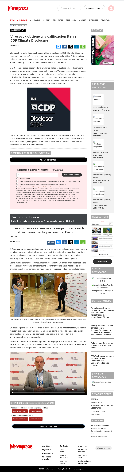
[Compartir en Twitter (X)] (70, 46)
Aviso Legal (36, 187)
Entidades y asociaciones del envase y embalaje (102, 405)
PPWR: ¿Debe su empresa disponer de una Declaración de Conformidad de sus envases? (102, 361)
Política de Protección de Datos (53, 187)
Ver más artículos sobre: (26, 217)
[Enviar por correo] (58, 46)
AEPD (56, 200)
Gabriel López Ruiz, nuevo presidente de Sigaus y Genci (102, 345)
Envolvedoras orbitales (100, 134)
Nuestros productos (64, 456)
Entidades (93, 20)
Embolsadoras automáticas (100, 207)
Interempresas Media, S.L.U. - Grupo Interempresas (65, 469)
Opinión (46, 20)
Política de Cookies (82, 456)
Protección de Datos (82, 450)
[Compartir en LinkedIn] (76, 46)
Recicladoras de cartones (101, 182)
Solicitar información (19, 411)
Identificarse (47, 446)
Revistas (105, 20)
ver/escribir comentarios (49, 426)
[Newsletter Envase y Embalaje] (102, 236)
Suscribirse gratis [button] (94, 8)
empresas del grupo (62, 194)
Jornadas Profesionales (100, 425)
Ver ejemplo (57, 170)
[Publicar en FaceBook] (64, 46)
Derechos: (28, 196)
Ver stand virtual (36, 411)
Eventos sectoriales (99, 437)
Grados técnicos (101, 110)
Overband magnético (98, 156)
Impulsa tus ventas (98, 428)
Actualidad (35, 20)
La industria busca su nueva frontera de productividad (42, 221)
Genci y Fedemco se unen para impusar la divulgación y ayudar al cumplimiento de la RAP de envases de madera (102, 330)
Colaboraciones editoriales (84, 462)
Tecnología (71, 20)
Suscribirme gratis (71, 175)
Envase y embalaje (18, 20)
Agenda (82, 20)
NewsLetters (47, 453)
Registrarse (46, 449)
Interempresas (69, 328)
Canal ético (62, 450)
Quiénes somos (63, 462)
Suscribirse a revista (46, 458)
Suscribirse (102, 261)
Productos (58, 20)
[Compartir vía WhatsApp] (82, 46)
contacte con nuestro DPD (49, 198)
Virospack (14, 53)
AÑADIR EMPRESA (103, 448)
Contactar (64, 446)
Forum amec (17, 249)
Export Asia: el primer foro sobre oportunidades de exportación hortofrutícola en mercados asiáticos (102, 313)
